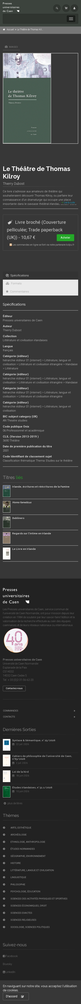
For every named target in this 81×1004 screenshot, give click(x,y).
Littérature (11, 368)
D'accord (11, 996)
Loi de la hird (20, 771)
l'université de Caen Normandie (21, 613)
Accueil (10, 29)
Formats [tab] (16, 283)
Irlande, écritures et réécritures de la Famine (41, 486)
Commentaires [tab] (19, 291)
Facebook (11, 956)
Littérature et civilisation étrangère (41, 364)
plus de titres (14, 803)
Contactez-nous (14, 688)
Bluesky (7, 964)
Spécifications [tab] (19, 275)
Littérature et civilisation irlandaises (25, 340)
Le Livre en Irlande (24, 549)
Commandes (10, 710)
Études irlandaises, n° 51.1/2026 (32, 787)
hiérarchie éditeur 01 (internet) (22, 360)
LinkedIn (10, 972)
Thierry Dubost (13, 184)
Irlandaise (72, 364)
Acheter (65, 237)
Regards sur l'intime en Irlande (31, 533)
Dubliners (18, 518)
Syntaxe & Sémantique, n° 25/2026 (33, 740)
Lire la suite (69, 202)
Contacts (9, 716)
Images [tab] (13, 46)
